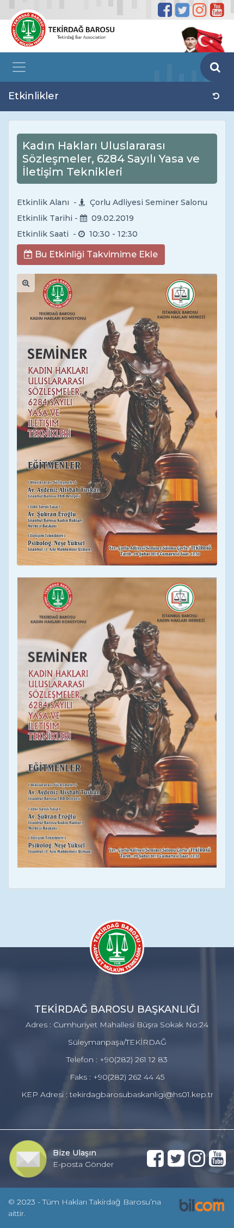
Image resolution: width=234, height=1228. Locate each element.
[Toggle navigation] (19, 67)
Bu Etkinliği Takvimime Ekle (95, 254)
